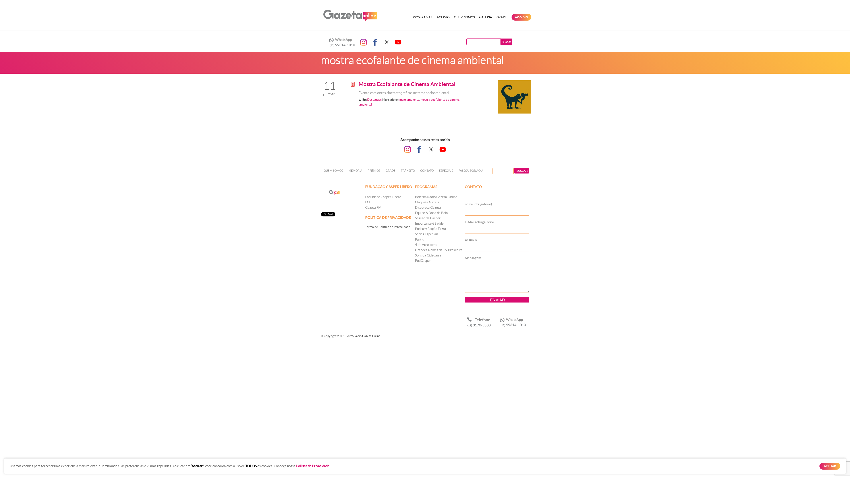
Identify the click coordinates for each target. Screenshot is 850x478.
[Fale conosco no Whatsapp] (340, 42)
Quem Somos (464, 17)
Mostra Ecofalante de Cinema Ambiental (407, 84)
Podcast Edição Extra (430, 229)
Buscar (506, 42)
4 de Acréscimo (426, 245)
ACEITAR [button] (830, 466)
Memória (355, 170)
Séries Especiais (427, 234)
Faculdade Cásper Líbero (383, 197)
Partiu (419, 239)
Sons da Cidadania (428, 255)
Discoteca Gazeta (428, 207)
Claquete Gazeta (427, 202)
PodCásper (423, 260)
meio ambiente (409, 99)
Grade (501, 17)
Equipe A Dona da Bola (431, 213)
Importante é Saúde (429, 223)
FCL (368, 202)
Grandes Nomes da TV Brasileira (438, 250)
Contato (427, 170)
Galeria (485, 17)
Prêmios (374, 170)
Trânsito (408, 170)
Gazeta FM (373, 207)
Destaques (374, 99)
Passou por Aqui (470, 170)
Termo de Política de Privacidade (387, 227)
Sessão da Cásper (427, 218)
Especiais (446, 170)
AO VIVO (521, 17)
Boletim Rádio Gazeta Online (436, 197)
